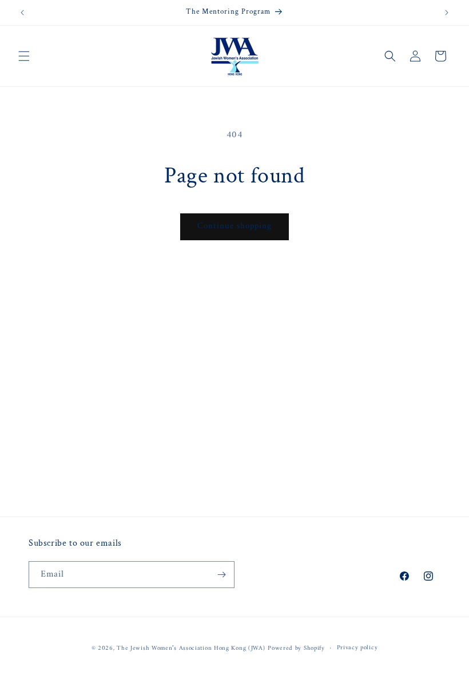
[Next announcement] (446, 12)
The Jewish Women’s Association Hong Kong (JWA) (191, 648)
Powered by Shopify (296, 648)
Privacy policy (357, 648)
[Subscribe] (221, 574)
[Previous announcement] (22, 12)
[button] (24, 56)
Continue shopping (234, 226)
